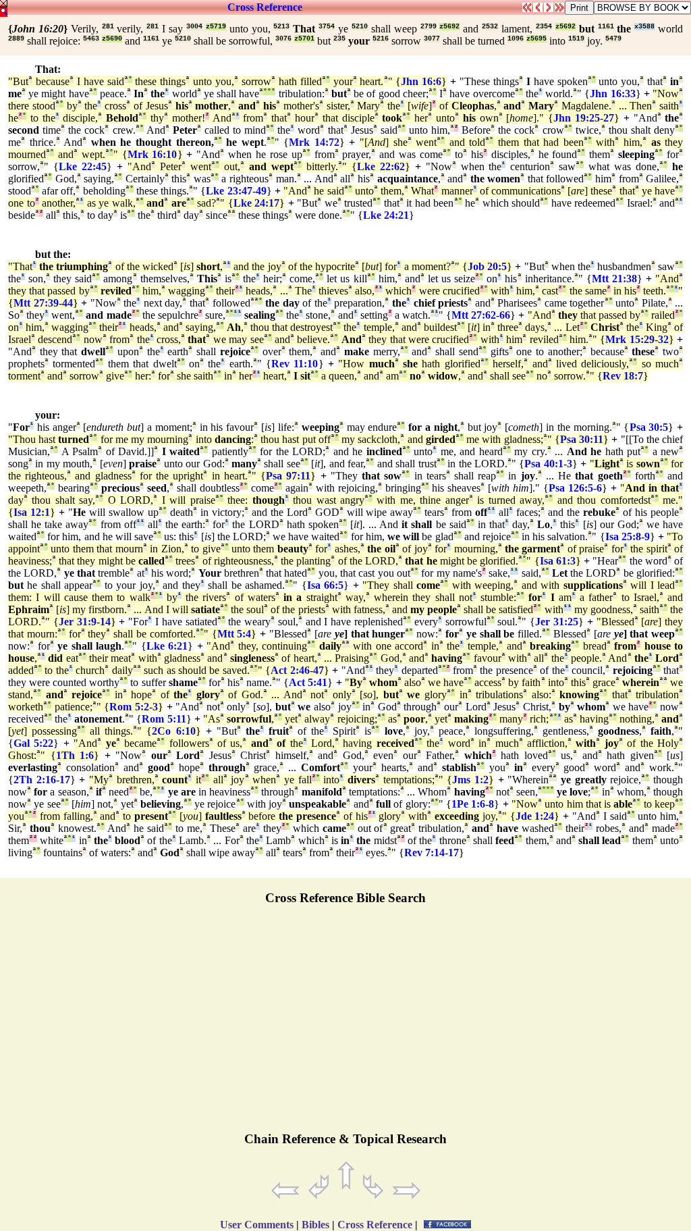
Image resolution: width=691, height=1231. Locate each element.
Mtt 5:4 (234, 633)
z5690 (112, 39)
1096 (515, 39)
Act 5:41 (308, 682)
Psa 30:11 (581, 439)
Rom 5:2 (129, 706)
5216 (380, 39)
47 (318, 670)
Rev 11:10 (294, 363)
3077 (432, 39)
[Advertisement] (345, 1024)
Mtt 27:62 (473, 315)
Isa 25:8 (623, 536)
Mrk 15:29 (629, 339)
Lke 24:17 (256, 203)
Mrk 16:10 (152, 154)
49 (261, 191)
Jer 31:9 (77, 621)
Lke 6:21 (167, 646)
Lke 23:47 (229, 191)
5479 (613, 39)
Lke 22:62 (381, 166)
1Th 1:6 (75, 755)
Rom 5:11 (164, 719)
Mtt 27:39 (36, 303)
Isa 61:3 (558, 561)
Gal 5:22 (33, 743)
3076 (283, 39)
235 (339, 39)
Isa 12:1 (31, 512)
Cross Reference (264, 7)
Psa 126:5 (571, 488)
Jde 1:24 (535, 816)
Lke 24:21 (386, 215)
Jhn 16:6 (421, 81)
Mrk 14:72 (314, 142)
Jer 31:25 (556, 621)
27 (608, 118)
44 (67, 303)
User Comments (257, 1224)
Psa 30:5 (649, 427)
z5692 (449, 26)
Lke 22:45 (83, 166)
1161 (606, 26)
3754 (327, 26)
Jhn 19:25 (576, 118)
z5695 (536, 39)
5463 (91, 39)
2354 (544, 26)
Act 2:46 (290, 670)
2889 (16, 39)
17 (64, 779)
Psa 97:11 (288, 475)
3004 (194, 26)
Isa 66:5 (325, 585)
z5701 (304, 39)
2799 (428, 26)
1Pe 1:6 (468, 804)
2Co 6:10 (173, 731)
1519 (576, 39)
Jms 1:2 (470, 779)
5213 (281, 26)
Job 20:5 (487, 266)
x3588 (644, 26)
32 (663, 339)
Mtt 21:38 (614, 278)
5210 (360, 26)
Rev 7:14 (424, 852)
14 (105, 621)
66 (504, 315)
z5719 (216, 26)
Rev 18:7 (623, 376)
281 (108, 26)
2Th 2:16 (34, 779)
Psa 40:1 (543, 463)
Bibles (315, 1224)
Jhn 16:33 (612, 93)
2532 (490, 26)
